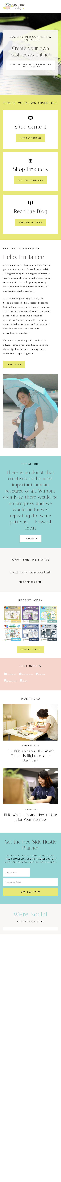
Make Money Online (30, 222)
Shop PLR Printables (30, 180)
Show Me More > (30, 650)
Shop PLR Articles (30, 138)
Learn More (14, 364)
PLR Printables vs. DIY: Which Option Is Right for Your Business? (30, 755)
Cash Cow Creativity (14, 6)
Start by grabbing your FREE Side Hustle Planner (30, 65)
